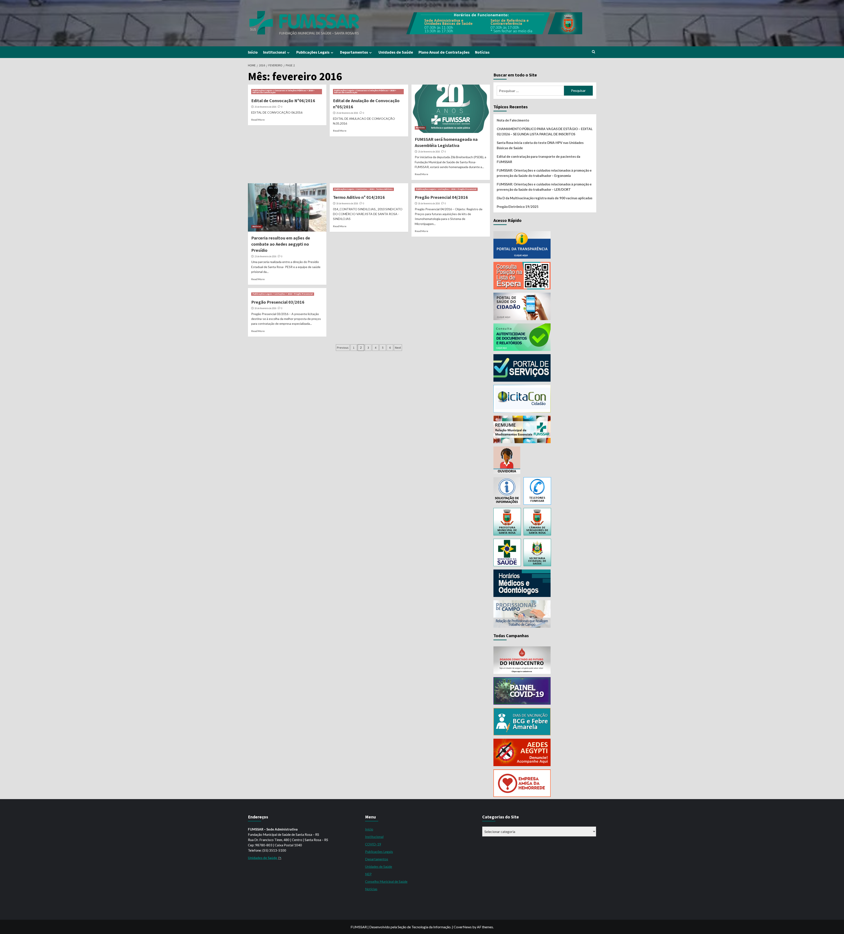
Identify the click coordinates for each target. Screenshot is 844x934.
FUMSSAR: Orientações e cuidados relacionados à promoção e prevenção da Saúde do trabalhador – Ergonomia (544, 173)
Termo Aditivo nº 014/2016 (359, 197)
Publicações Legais (312, 52)
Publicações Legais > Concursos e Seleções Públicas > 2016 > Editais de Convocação (284, 91)
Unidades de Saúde (395, 52)
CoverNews (463, 927)
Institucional (274, 52)
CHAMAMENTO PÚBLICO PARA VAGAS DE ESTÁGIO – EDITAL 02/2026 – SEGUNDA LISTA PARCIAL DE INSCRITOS (545, 131)
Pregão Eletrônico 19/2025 (517, 207)
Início (253, 52)
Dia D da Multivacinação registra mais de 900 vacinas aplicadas (544, 198)
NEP (368, 874)
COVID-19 (373, 844)
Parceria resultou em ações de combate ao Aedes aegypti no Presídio (280, 244)
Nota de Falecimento (513, 120)
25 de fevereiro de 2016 (265, 106)
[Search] (593, 52)
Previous (343, 348)
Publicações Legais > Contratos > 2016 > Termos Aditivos (363, 189)
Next (398, 348)
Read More (258, 119)
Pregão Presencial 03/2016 (277, 302)
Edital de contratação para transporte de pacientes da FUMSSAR (538, 159)
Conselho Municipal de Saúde (386, 881)
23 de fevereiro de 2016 (265, 256)
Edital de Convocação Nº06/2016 (283, 100)
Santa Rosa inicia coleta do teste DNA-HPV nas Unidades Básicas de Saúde (540, 145)
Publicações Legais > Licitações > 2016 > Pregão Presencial (446, 189)
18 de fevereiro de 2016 (347, 203)
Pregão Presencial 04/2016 (441, 197)
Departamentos (354, 52)
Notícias (482, 52)
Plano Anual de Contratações (443, 52)
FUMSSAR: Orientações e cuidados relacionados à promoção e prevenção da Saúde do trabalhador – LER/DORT (544, 186)
